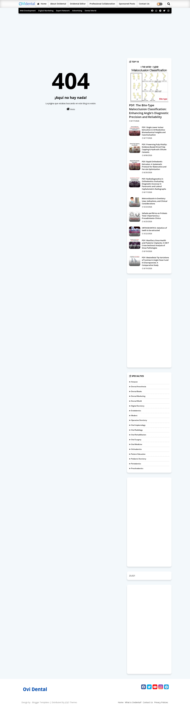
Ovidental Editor (78, 3)
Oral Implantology (138, 425)
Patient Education (138, 454)
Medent (134, 415)
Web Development (28, 10)
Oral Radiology (137, 430)
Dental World (90, 10)
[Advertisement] (95, 34)
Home (43, 3)
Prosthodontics (137, 468)
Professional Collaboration (102, 3)
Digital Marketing (45, 10)
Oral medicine (136, 444)
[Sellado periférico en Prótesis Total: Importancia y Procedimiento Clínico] (134, 217)
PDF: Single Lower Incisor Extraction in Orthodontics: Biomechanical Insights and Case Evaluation (154, 131)
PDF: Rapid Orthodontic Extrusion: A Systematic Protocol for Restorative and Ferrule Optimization (154, 165)
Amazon (134, 382)
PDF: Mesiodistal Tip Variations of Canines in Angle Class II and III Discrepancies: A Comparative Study (155, 261)
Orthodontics (136, 449)
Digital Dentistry (137, 406)
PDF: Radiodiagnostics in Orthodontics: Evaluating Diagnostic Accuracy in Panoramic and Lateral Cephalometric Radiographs (154, 184)
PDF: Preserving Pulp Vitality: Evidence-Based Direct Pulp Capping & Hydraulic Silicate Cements (154, 148)
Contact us (144, 3)
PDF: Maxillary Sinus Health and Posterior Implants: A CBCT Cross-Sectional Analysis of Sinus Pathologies (155, 244)
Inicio (72, 109)
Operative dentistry (139, 420)
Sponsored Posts (127, 3)
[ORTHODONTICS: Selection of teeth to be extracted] (134, 231)
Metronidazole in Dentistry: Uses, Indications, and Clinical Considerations (154, 201)
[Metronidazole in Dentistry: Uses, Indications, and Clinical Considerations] (134, 202)
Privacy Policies (161, 702)
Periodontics (136, 463)
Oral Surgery (136, 439)
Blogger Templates (40, 702)
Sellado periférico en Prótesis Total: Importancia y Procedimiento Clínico (154, 215)
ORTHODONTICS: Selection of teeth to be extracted (154, 229)
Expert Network (63, 10)
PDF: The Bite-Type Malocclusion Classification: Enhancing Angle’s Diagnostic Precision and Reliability (149, 111)
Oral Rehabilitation (138, 435)
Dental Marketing (138, 396)
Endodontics (136, 410)
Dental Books (136, 391)
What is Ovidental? (133, 702)
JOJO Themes (71, 702)
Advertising (77, 10)
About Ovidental (58, 3)
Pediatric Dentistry (138, 459)
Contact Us (148, 702)
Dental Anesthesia (138, 386)
